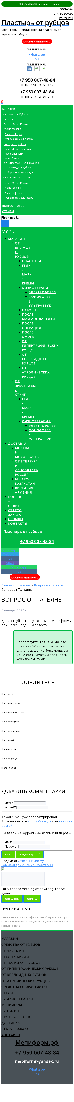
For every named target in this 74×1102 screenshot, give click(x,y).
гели (8, 993)
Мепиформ (11, 1005)
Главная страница (16, 585)
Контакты (17, 524)
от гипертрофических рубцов (30, 968)
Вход (8, 854)
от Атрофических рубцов (36, 372)
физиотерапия (18, 999)
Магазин (16, 239)
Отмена (32, 899)
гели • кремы (16, 956)
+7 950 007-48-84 (37, 80)
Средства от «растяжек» (24, 987)
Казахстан (25, 483)
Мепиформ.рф (37, 1042)
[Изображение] (3, 870)
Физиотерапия (36, 288)
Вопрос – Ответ (19, 1017)
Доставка (17, 443)
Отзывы (15, 519)
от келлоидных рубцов (23, 974)
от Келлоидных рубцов (34, 359)
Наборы (29, 310)
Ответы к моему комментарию (22, 862)
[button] (8, 231)
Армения (23, 492)
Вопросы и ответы (49, 585)
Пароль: (10, 846)
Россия (22, 475)
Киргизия (24, 488)
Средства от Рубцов (20, 944)
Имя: (8, 842)
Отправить (12, 899)
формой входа (39, 821)
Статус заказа (15, 1029)
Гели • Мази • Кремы (28, 274)
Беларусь (24, 479)
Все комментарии (38, 865)
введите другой (30, 854)
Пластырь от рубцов (22, 531)
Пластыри (31, 261)
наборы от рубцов (22, 962)
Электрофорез (42, 292)
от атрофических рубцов (25, 981)
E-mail (9, 807)
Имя (8, 802)
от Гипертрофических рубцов (40, 345)
